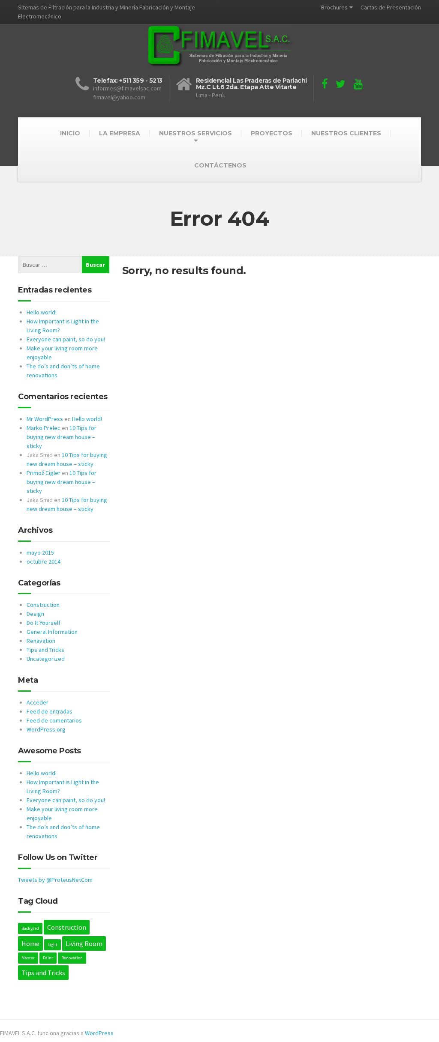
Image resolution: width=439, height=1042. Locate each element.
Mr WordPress (45, 419)
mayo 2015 (40, 552)
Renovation (72, 958)
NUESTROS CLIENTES (346, 133)
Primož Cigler (43, 473)
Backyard (30, 928)
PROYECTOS (271, 133)
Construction (43, 605)
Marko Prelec (43, 428)
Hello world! (42, 312)
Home (30, 943)
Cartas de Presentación (391, 7)
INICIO (70, 133)
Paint (48, 958)
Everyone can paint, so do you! (66, 339)
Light (52, 944)
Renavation (41, 641)
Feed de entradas (49, 711)
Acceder (37, 702)
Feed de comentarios (54, 720)
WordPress (99, 1033)
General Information (52, 632)
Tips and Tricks (45, 650)
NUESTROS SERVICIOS (195, 133)
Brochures (334, 7)
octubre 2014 (43, 561)
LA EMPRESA (119, 133)
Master (28, 958)
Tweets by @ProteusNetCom (55, 880)
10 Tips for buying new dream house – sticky (61, 437)
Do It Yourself (43, 623)
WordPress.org (46, 729)
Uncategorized (46, 659)
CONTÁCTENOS (220, 165)
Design (35, 614)
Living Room (84, 943)
